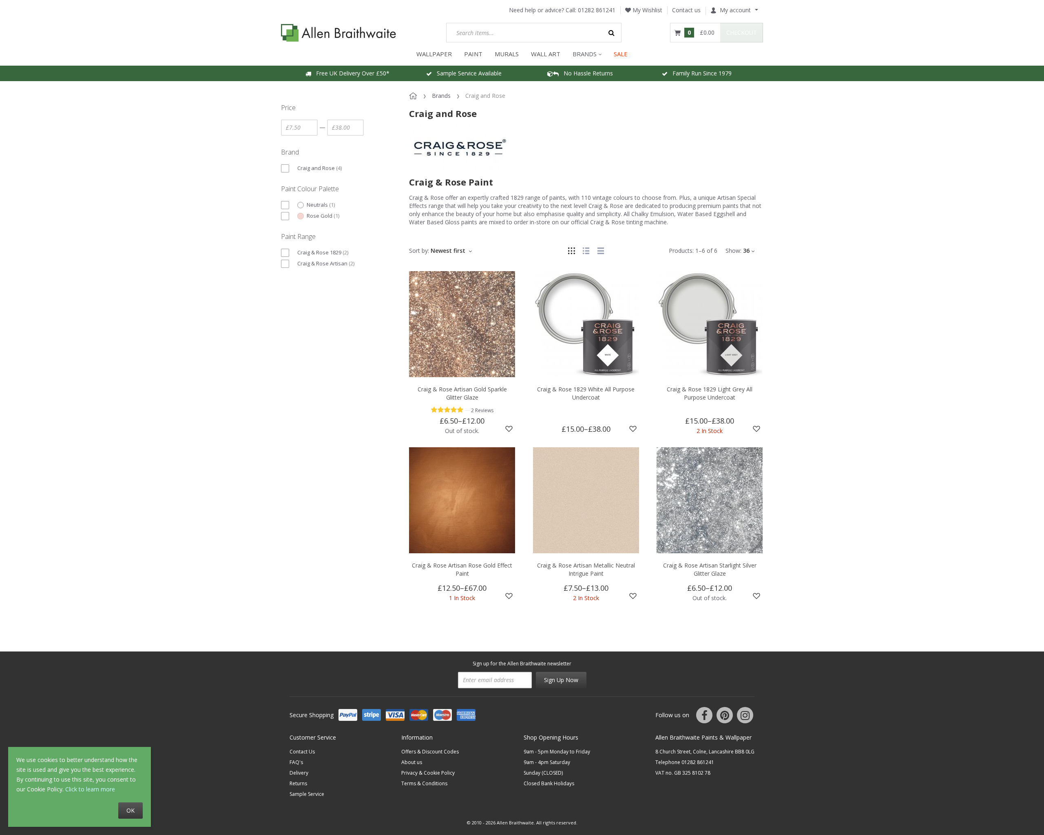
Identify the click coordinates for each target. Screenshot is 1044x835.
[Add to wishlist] (509, 429)
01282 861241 (596, 10)
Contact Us (302, 751)
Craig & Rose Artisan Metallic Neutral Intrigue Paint (586, 569)
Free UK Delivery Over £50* (350, 73)
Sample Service (307, 794)
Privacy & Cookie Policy (428, 772)
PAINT (473, 54)
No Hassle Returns (586, 73)
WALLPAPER (434, 54)
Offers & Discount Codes (430, 751)
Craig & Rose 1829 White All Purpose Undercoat (586, 393)
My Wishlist (646, 10)
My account (735, 10)
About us (411, 762)
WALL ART (545, 54)
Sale (621, 54)
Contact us (686, 10)
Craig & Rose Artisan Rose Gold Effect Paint (462, 569)
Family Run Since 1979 (700, 73)
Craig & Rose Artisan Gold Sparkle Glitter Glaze (462, 393)
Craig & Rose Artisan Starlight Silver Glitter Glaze (709, 569)
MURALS (507, 54)
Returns (298, 783)
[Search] (611, 32)
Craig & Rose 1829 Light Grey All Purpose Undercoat (709, 393)
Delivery (299, 772)
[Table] (600, 250)
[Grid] (571, 250)
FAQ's (296, 762)
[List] (586, 250)
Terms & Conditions (424, 783)
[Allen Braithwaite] (338, 33)
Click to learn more (90, 789)
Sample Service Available (467, 73)
